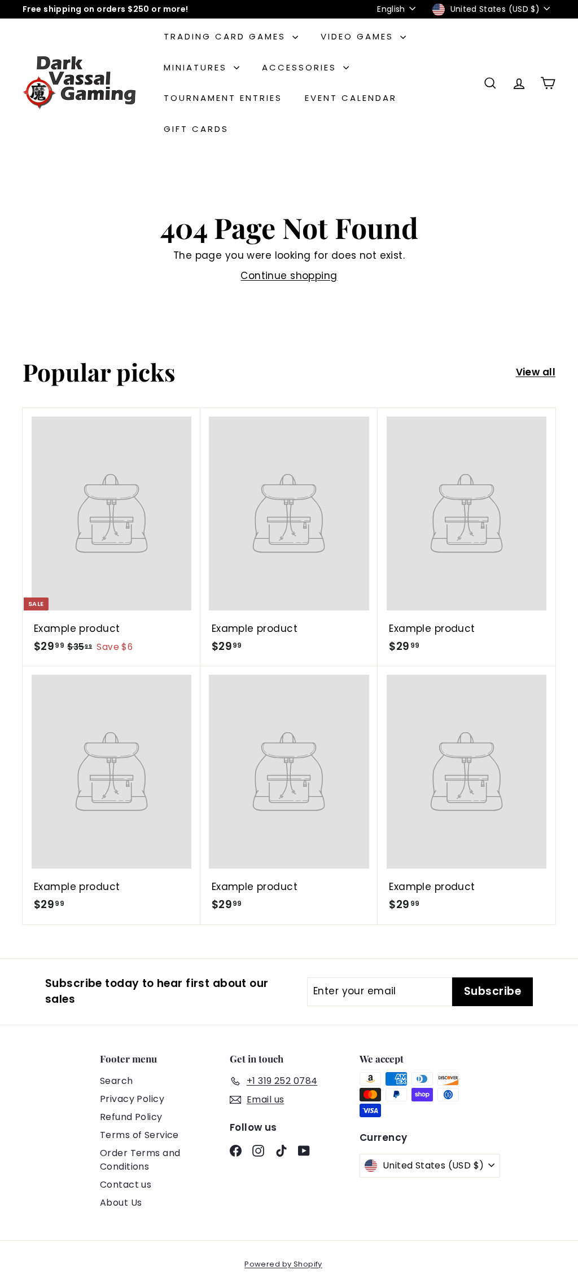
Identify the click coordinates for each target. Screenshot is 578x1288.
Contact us (125, 1184)
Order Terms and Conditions (140, 1160)
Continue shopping (288, 275)
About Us (121, 1202)
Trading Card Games (227, 36)
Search (116, 1080)
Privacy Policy (132, 1098)
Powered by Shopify (283, 1264)
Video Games (359, 36)
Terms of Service (139, 1134)
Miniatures (197, 67)
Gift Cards (196, 129)
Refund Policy (131, 1116)
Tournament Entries (223, 98)
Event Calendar (351, 98)
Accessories (301, 67)
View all (535, 372)
